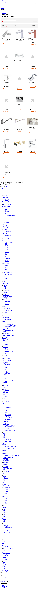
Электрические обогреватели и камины (8, 351)
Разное (4, 361)
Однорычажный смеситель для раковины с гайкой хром (19, 85)
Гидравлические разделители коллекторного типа (12, 455)
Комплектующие (5, 224)
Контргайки (6, 246)
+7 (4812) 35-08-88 (2, 188)
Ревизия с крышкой (7, 373)
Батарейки (4, 484)
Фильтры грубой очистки (5, 233)
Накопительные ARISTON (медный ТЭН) (10, 324)
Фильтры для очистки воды (5, 226)
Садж (4, 509)
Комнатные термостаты (6, 538)
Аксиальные (5, 273)
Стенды (4, 433)
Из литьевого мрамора (8, 407)
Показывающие (7, 300)
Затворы (4, 218)
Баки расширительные (6, 316)
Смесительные (7, 212)
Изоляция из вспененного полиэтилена (10, 449)
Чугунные (6, 209)
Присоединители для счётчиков (7, 314)
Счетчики (4, 539)
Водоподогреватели (6, 401)
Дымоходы (4, 534)
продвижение (14, 191)
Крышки (4, 563)
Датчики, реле (5, 306)
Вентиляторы (5, 495)
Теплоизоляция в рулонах (6, 447)
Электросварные (5, 276)
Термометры (5, 299)
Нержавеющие (5, 285)
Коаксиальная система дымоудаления (8, 548)
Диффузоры (6, 489)
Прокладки (4, 281)
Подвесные (6, 410)
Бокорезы (4, 476)
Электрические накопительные (7, 332)
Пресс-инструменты (6, 471)
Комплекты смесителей (8, 419)
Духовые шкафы (5, 567)
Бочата (6, 266)
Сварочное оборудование (6, 481)
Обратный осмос (5, 229)
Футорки (6, 243)
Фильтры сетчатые (7, 528)
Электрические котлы (5, 570)
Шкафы (4, 391)
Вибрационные (5, 355)
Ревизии (6, 381)
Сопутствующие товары (5, 525)
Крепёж (3, 518)
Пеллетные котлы (4, 569)
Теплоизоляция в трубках (6, 445)
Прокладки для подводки (6, 222)
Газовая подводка (5, 392)
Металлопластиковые (6, 283)
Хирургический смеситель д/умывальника (32, 148)
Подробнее (6, 43)
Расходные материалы (6, 515)
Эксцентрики (6, 247)
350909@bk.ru (2, 185)
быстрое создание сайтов (7, 191)
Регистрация (36, 3)
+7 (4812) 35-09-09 (2, 580)
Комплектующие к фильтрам (7, 232)
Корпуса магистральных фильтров (8, 227)
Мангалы (4, 507)
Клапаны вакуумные (7, 364)
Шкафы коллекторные (6, 459)
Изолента (4, 519)
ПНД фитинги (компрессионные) (7, 274)
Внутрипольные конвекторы (7, 297)
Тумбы (4, 435)
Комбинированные (5, 339)
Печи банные (5, 337)
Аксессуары (4, 561)
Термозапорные (7, 390)
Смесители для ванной (8, 415)
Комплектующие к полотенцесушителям (10, 425)
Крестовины (6, 245)
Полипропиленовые (6, 282)
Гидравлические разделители (9, 454)
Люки (4, 395)
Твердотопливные (5, 197)
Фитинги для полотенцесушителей (9, 426)
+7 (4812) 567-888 (3, 2)
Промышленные (5, 234)
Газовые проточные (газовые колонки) (8, 335)
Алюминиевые (5, 292)
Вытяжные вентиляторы (6, 486)
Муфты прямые (7, 261)
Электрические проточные (7, 334)
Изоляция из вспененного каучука (9, 448)
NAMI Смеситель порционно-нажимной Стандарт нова (6, 39)
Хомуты (6, 267)
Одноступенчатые (5, 546)
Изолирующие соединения (7, 393)
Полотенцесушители (6, 424)
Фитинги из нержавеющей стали (7, 272)
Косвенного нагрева (6, 333)
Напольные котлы (5, 544)
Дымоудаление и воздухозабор (6, 201)
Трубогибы (4, 473)
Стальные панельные (6, 295)
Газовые (4, 193)
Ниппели (6, 244)
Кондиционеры (5, 450)
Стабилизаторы (5, 483)
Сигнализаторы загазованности (7, 305)
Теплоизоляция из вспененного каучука (10, 446)
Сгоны (5, 264)
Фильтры (3, 545)
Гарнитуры (4, 437)
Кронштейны (5, 521)
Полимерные (6, 396)
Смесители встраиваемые (8, 417)
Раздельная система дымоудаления (8, 204)
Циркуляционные (7, 542)
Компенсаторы (5, 225)
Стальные (6, 208)
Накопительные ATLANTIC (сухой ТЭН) (10, 325)
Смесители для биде (7, 416)
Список (3, 26)
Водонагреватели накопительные (9, 330)
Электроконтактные (7, 301)
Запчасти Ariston (5, 462)
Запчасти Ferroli (5, 466)
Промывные (5, 239)
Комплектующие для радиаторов (7, 296)
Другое (6, 371)
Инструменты (6, 287)
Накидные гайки (7, 252)
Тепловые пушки (5, 350)
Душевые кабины (5, 421)
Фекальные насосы (5, 362)
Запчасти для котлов (4, 461)
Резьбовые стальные (6, 263)
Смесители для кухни (8, 414)
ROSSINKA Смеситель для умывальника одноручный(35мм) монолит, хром (6, 83)
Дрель (4, 477)
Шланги (4, 516)
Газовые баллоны (5, 394)
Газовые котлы (4, 543)
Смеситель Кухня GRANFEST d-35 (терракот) (6, 126)
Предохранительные (7, 211)
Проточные (6, 328)
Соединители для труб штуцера (9, 242)
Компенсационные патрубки (9, 380)
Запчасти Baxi (5, 463)
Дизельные (4, 196)
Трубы (5, 378)
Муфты (6, 278)
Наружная (4, 374)
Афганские (6, 558)
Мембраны (4, 321)
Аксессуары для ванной (8, 428)
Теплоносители (4, 524)
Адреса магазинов (4, 583)
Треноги (4, 510)
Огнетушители (5, 382)
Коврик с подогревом (8, 441)
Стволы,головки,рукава (6, 386)
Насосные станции (5, 357)
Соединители (6, 268)
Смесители (4, 413)
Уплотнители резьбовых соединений (10, 430)
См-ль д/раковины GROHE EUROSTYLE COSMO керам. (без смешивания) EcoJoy (32, 127)
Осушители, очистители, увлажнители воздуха (9, 451)
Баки (3, 533)
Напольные (6, 409)
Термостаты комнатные (8, 199)
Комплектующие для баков (7, 320)
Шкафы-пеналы (5, 436)
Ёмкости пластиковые (6, 322)
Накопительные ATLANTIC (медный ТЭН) (10, 326)
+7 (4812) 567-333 (2, 581)
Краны (4, 214)
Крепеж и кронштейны (6, 456)
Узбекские (6, 506)
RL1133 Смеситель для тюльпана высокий (32, 63)
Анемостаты (6, 491)
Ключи (4, 472)
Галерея (6, 26)
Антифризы (4, 531)
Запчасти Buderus (5, 464)
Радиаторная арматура (6, 553)
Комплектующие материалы (7, 360)
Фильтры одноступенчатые (8, 527)
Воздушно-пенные (7, 384)
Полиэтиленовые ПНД (6, 290)
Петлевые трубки (7, 304)
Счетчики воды (5, 309)
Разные (6, 213)
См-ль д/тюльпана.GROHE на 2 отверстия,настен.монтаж (19, 148)
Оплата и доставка (4, 587)
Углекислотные (7, 383)
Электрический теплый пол (7, 439)
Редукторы (4, 400)
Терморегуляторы (7, 442)
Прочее (4, 205)
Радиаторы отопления (5, 291)
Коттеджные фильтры (6, 230)
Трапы (5, 423)
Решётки (6, 490)
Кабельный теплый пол (8, 440)
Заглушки (6, 253)
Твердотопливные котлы (5, 556)
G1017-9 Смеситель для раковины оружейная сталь (7, 63)
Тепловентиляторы (5, 347)
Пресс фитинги (5, 271)
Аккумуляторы (5, 475)
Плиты (4, 568)
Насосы (3, 352)
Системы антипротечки (6, 308)
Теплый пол (3, 438)
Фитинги (3, 240)
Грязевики (4, 399)
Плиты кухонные (4, 338)
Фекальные (4, 356)
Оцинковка (4, 202)
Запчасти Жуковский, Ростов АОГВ (8, 468)
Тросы (4, 482)
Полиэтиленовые (5, 275)
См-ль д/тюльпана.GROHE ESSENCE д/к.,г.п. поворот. (7, 148)
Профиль (4, 523)
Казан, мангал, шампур (5, 504)
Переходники (6, 249)
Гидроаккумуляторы (6, 317)
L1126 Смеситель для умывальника (7, 173)
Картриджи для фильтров (8, 529)
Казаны (4, 505)
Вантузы (4, 398)
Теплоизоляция (4, 444)
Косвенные (4, 331)
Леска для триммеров (6, 478)
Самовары (4, 514)
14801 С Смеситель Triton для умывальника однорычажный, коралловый (32, 39)
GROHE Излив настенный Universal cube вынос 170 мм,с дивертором (19, 61)
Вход (34, 3)
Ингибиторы (6, 200)
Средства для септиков (6, 318)
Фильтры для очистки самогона (7, 231)
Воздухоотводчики (5, 223)
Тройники (6, 248)
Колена (6, 493)
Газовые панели (5, 340)
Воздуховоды (6, 499)
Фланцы (6, 255)
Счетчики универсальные (8, 310)
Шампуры (4, 565)
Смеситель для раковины (32, 82)
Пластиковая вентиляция (6, 487)
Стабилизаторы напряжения (6, 206)
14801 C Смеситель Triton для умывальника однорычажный (19, 39)
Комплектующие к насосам (7, 358)
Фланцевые (6, 237)
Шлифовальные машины (6, 479)
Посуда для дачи (4, 557)
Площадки (6, 488)
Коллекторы (4, 453)
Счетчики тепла (5, 312)
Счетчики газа (5, 313)
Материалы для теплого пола (7, 443)
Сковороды (4, 511)
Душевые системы (7, 418)
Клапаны (4, 389)
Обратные (6, 210)
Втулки (5, 277)
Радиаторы (3, 552)
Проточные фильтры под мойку (7, 228)
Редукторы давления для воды (7, 221)
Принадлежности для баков (7, 319)
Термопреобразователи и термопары (8, 298)
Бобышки (6, 303)
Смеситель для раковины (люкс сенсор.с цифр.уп (19, 104)
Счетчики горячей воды (8, 311)
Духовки (4, 341)
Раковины (4, 402)
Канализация (3, 363)
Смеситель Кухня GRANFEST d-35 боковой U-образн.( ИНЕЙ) (19, 126)
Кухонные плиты (4, 566)
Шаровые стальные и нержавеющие (10, 215)
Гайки (4, 522)
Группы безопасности (6, 460)
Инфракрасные (5, 346)
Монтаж (6, 502)
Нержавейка (6, 537)
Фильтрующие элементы (6, 238)
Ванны (4, 405)
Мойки (4, 403)
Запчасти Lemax (5, 467)
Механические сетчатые (8, 235)
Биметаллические (5, 555)
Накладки (6, 494)
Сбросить (21, 21)
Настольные (6, 349)
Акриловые (6, 406)
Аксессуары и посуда (6, 513)
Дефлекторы (6, 372)
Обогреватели (4, 342)
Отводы (6, 254)
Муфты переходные (7, 258)
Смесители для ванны (8, 420)
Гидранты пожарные (6, 385)
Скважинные (5, 354)
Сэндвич (4, 203)
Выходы (6, 492)
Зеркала (4, 434)
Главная (3, 585)
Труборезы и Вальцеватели (7, 485)
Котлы (2, 192)
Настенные (6, 194)
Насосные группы (5, 458)
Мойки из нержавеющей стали (9, 404)
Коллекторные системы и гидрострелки (7, 452)
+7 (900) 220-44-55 (7, 186)
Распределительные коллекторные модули (9, 457)
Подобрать (35, 21)
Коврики (6, 427)
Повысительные (5, 359)
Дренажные (4, 286)
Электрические (5, 195)
